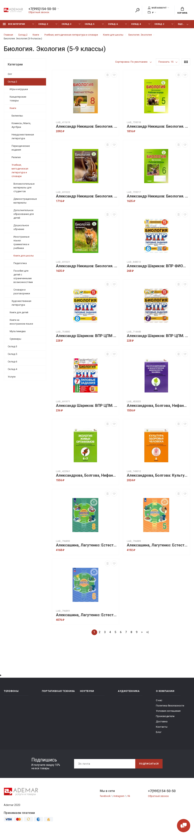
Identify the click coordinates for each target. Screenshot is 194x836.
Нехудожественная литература (23, 136)
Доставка (161, 721)
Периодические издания (21, 148)
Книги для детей (19, 312)
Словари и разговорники (21, 291)
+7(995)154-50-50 (42, 9)
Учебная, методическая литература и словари (20, 170)
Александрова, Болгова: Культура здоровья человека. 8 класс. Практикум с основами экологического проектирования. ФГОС (157, 475)
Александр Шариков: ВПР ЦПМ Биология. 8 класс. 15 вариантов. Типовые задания (86, 336)
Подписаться (149, 763)
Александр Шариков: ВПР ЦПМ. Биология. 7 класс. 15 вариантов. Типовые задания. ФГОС (157, 336)
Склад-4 (136, 24)
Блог (158, 732)
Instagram (118, 796)
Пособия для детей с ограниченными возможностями (23, 276)
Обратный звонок (38, 12)
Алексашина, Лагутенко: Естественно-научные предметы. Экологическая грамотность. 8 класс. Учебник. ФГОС (86, 545)
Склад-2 (43, 24)
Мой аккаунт (159, 8)
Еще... (181, 24)
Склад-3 (66, 24)
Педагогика (20, 263)
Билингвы (17, 115)
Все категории (16, 24)
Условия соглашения (168, 710)
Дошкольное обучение (21, 227)
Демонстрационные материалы (25, 200)
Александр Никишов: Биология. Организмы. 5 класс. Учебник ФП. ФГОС (86, 196)
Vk (128, 796)
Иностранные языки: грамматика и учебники (21, 242)
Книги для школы (23, 255)
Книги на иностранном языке (21, 322)
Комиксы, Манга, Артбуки (21, 125)
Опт (10, 74)
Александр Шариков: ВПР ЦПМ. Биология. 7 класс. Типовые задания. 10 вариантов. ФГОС (86, 405)
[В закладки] (114, 75)
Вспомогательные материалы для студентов (23, 187)
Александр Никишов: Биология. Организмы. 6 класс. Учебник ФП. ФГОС (86, 266)
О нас (159, 700)
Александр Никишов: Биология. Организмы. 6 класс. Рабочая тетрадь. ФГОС (157, 196)
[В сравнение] (107, 75)
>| (147, 632)
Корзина (182, 13)
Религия (16, 157)
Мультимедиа (18, 331)
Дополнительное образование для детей (23, 214)
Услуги (12, 376)
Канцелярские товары (18, 98)
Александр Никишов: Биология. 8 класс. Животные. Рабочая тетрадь (86, 126)
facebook (105, 796)
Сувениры (15, 338)
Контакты (161, 726)
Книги (13, 108)
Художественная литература (21, 303)
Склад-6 (113, 24)
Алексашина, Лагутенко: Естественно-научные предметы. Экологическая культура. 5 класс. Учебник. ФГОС (157, 545)
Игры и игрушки (19, 89)
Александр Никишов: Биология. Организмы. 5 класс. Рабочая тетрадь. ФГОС (157, 126)
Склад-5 (89, 24)
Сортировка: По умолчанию (131, 61)
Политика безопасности (170, 705)
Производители (165, 716)
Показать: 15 (165, 61)
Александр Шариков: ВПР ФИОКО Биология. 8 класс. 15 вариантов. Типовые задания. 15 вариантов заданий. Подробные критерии (157, 266)
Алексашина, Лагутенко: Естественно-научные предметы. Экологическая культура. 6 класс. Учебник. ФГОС (86, 615)
